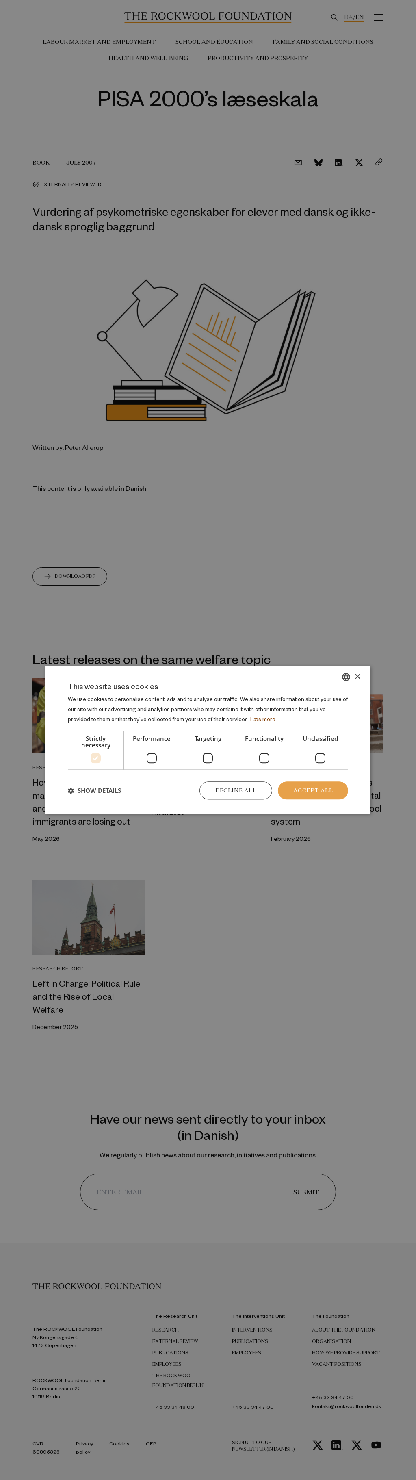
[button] (94, 790)
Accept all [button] (313, 790)
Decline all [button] (235, 790)
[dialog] (208, 740)
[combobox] (346, 677)
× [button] (357, 677)
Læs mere (262, 719)
